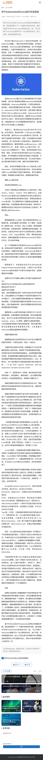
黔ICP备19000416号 (29, 757)
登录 (4, 744)
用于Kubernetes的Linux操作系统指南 (16, 658)
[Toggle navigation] (40, 2)
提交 (21, 746)
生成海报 (7, 671)
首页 (3, 7)
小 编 (3, 16)
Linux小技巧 (25, 16)
